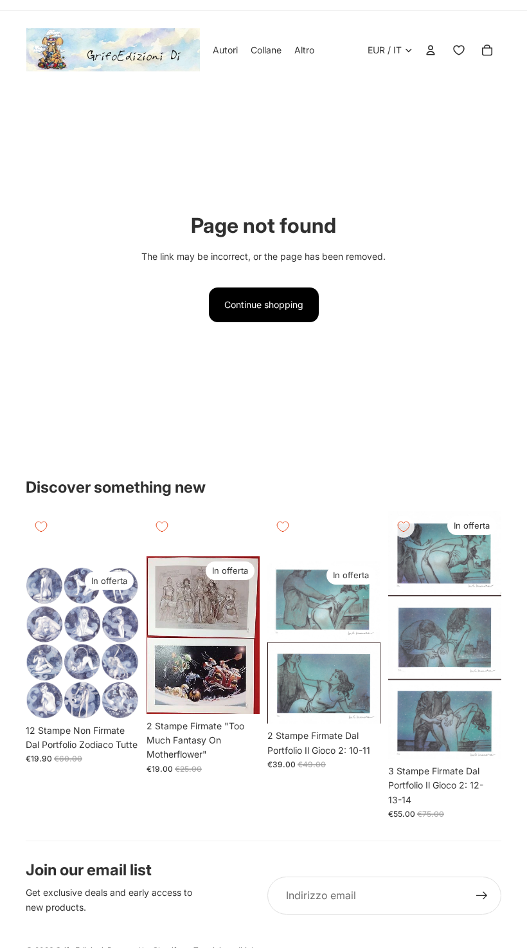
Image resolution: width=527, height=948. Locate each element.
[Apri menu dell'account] (430, 50)
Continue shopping (263, 304)
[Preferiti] (459, 50)
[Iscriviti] (482, 895)
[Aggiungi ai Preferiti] (41, 526)
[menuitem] (304, 50)
